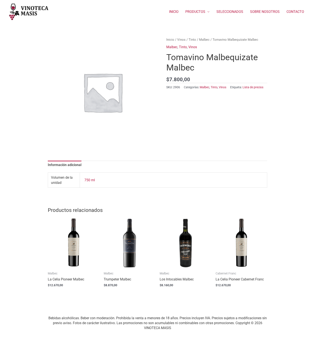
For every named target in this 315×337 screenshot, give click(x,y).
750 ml (89, 180)
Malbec (204, 40)
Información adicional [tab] (64, 165)
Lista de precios (253, 87)
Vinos (181, 40)
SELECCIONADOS (229, 12)
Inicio (170, 40)
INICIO (173, 12)
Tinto (192, 40)
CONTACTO (295, 12)
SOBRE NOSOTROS (265, 12)
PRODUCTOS (195, 12)
